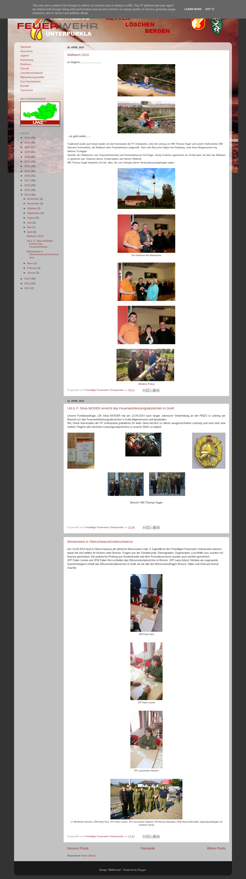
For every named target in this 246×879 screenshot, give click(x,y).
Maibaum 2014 (78, 55)
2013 (27, 278)
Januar (31, 272)
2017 (27, 180)
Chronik (24, 68)
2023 (27, 152)
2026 (27, 137)
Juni (30, 222)
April (30, 232)
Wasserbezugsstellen (32, 77)
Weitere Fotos (146, 384)
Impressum (26, 90)
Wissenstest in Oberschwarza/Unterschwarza (100, 541)
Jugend (24, 55)
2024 (27, 147)
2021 (27, 161)
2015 (27, 190)
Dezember (33, 198)
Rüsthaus (25, 64)
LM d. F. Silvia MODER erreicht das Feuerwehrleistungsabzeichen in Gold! (120, 408)
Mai (29, 227)
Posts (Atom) (88, 855)
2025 (27, 142)
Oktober (32, 208)
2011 (27, 288)
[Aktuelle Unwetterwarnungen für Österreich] (40, 123)
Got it (209, 9)
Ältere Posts (216, 848)
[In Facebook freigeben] (154, 390)
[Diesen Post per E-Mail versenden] (144, 390)
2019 (27, 171)
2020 (27, 166)
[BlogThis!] (147, 390)
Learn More (193, 9)
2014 (27, 194)
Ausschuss (26, 51)
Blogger (141, 870)
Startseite (147, 848)
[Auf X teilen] (151, 390)
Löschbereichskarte (31, 73)
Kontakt (24, 86)
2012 (27, 283)
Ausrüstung (26, 60)
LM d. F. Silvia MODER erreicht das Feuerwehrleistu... (39, 244)
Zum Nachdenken (30, 81)
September (34, 213)
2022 (27, 157)
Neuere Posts (77, 848)
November (33, 203)
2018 (27, 175)
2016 (27, 185)
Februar (32, 268)
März (30, 263)
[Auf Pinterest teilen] (158, 390)
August (31, 217)
